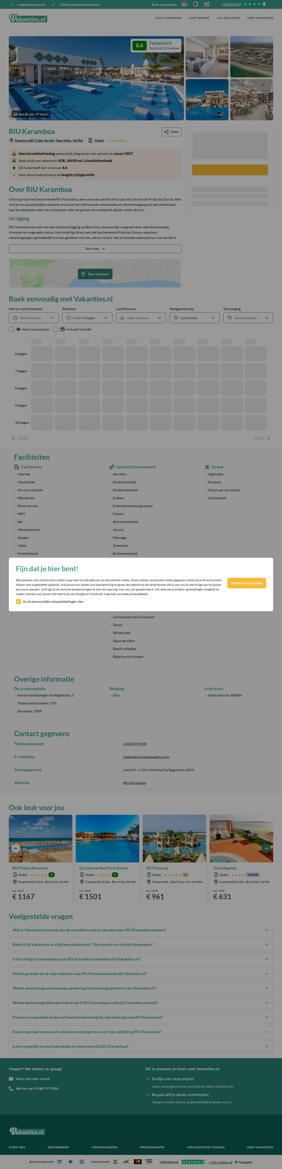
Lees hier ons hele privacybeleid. (126, 594)
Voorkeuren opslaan (247, 583)
